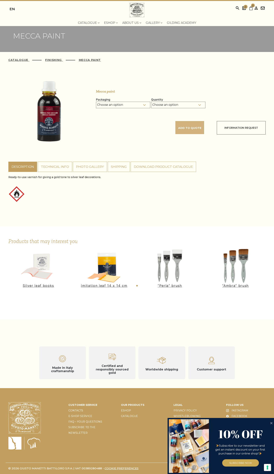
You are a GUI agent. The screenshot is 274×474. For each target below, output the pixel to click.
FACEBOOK (239, 416)
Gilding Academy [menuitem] (181, 23)
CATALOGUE (129, 416)
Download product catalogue (163, 167)
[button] (137, 285)
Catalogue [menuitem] (88, 23)
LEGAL (178, 405)
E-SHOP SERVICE (80, 416)
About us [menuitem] (130, 23)
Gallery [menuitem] (153, 23)
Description (23, 167)
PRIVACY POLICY (185, 410)
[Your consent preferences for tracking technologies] (267, 467)
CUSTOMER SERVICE (82, 405)
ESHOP (126, 410)
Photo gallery (90, 167)
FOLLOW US (235, 405)
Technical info (55, 167)
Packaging (103, 99)
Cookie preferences (121, 468)
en (12, 9)
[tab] (22, 167)
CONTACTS (75, 410)
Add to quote (189, 128)
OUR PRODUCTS (132, 405)
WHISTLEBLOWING (187, 416)
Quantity (157, 99)
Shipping (119, 167)
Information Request (241, 127)
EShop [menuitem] (110, 23)
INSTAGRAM (239, 410)
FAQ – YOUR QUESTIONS (85, 421)
